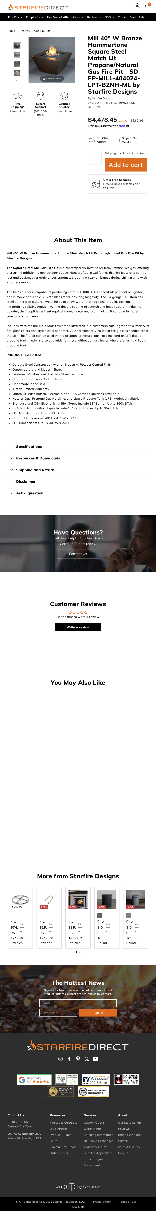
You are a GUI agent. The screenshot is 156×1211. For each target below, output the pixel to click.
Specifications (29, 446)
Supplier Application (98, 1153)
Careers (123, 1141)
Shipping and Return (35, 470)
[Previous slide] (32, 58)
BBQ (108, 17)
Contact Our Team (20, 1126)
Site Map (78, 1206)
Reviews (124, 1128)
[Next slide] (71, 58)
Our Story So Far (129, 1122)
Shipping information (98, 1135)
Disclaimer (26, 481)
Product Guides (60, 1135)
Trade (122, 17)
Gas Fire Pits (42, 30)
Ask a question (30, 493)
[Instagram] (60, 1058)
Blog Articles (58, 1128)
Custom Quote (94, 1122)
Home (11, 30)
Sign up (98, 1013)
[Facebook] (69, 1058)
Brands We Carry (130, 1135)
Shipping (110, 153)
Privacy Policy (102, 1201)
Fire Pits (14, 17)
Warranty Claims (95, 1147)
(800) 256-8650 (19, 1122)
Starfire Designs (102, 98)
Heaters (92, 17)
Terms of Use (127, 1201)
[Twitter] (86, 1058)
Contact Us (137, 17)
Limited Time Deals (63, 1147)
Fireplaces (33, 17)
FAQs (53, 1141)
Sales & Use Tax (129, 1147)
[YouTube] (95, 1058)
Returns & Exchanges (98, 1141)
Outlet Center (59, 1153)
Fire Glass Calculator (64, 1122)
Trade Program (94, 1159)
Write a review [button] (78, 627)
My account (92, 1165)
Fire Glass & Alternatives (63, 17)
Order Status (92, 1128)
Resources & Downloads (38, 458)
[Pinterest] (78, 1058)
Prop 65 (123, 1153)
